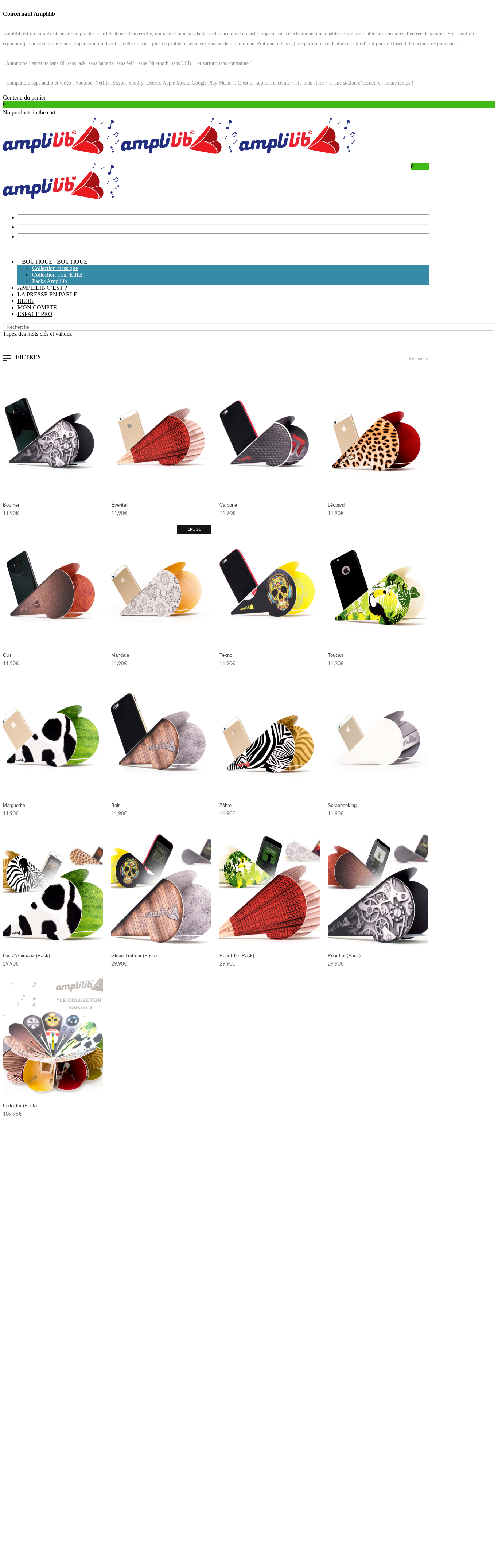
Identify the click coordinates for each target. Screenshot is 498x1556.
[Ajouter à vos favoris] (98, 504)
